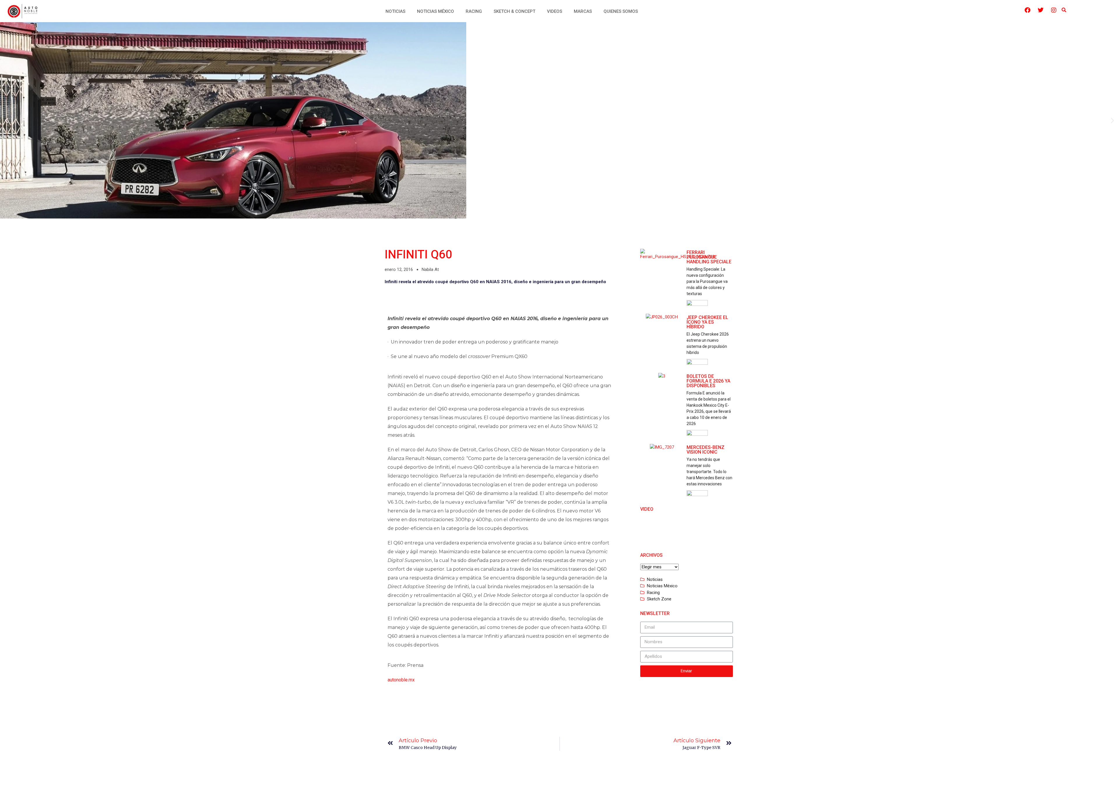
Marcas (583, 11)
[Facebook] (1027, 10)
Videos (554, 11)
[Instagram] (1054, 10)
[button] (1064, 10)
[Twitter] (1040, 10)
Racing (474, 11)
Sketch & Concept (514, 11)
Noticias (395, 11)
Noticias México (435, 11)
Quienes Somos (621, 11)
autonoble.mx (401, 680)
